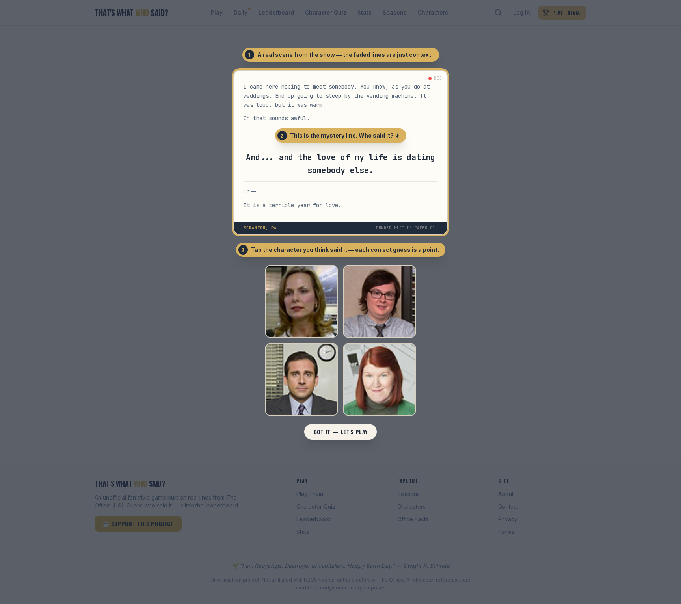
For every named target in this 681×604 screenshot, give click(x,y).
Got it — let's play (341, 431)
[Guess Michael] (301, 379)
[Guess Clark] (379, 301)
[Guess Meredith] (379, 379)
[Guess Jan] (301, 301)
